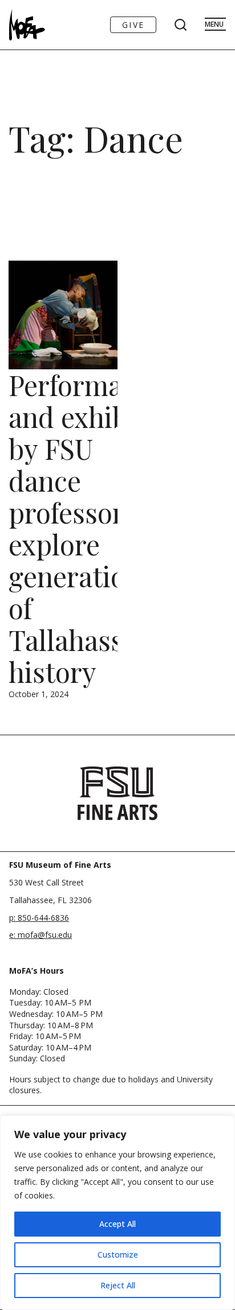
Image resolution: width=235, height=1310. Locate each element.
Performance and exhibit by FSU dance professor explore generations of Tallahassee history (87, 528)
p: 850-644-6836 (39, 917)
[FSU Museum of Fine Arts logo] (24, 24)
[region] (117, 1212)
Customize (118, 1254)
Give (133, 24)
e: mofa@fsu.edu (40, 934)
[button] (79, 943)
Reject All (117, 1285)
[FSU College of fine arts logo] (117, 793)
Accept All (117, 1223)
